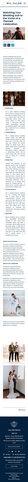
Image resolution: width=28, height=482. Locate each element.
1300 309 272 (16, 430)
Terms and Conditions (14, 476)
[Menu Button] (25, 3)
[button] (4, 45)
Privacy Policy (14, 475)
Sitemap (14, 478)
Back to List (22, 410)
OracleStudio (17, 479)
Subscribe (14, 466)
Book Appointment (14, 446)
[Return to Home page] (14, 3)
